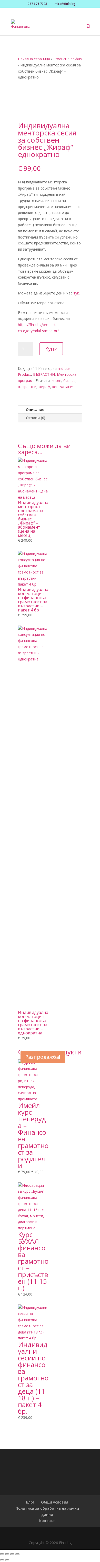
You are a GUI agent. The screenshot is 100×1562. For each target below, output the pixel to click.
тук (76, 293)
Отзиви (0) (35, 417)
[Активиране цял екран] (7, 1554)
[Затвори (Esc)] (17, 1554)
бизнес (69, 380)
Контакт (47, 1520)
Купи (51, 348)
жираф (44, 386)
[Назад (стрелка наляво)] (2, 1560)
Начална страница (34, 58)
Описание (35, 409)
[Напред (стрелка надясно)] (7, 1560)
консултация (63, 386)
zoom (56, 380)
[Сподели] (12, 1554)
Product (59, 58)
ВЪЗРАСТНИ (44, 374)
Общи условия (54, 1502)
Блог (30, 1502)
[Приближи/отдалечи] (2, 1554)
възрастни (27, 386)
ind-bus (76, 58)
